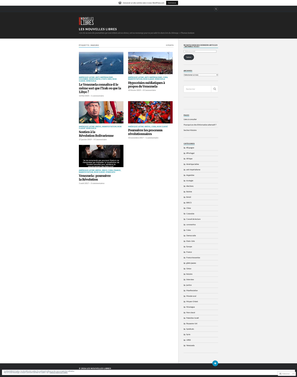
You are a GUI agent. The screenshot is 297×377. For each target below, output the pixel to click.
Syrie (188, 334)
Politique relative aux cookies (59, 372)
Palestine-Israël (192, 318)
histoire (189, 274)
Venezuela (91, 81)
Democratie (95, 79)
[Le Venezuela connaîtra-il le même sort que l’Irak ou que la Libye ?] (101, 63)
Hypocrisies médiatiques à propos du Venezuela (146, 84)
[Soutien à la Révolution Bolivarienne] (101, 112)
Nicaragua (190, 307)
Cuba (165, 77)
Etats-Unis (107, 79)
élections (190, 186)
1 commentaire (97, 96)
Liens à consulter (190, 119)
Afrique (189, 158)
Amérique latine (87, 77)
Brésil (98, 126)
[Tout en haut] (215, 363)
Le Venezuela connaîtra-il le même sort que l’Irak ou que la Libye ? (100, 88)
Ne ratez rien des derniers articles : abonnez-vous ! (201, 46)
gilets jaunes (191, 263)
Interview (190, 279)
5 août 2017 (84, 183)
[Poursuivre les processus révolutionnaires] (150, 112)
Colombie (83, 79)
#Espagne (190, 147)
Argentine (190, 175)
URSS (188, 340)
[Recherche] (214, 88)
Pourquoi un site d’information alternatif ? (200, 125)
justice (189, 285)
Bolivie (189, 191)
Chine (188, 208)
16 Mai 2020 (84, 96)
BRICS (104, 170)
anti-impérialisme (104, 77)
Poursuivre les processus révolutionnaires (145, 132)
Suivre (188, 57)
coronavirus (191, 224)
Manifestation (135, 79)
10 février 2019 (134, 90)
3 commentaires (97, 183)
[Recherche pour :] (201, 88)
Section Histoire (190, 130)
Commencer (172, 3)
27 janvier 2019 (85, 139)
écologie (189, 180)
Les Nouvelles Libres (98, 29)
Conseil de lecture (193, 219)
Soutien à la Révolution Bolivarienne (96, 134)
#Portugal (190, 153)
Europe (189, 246)
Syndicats (110, 172)
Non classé (148, 79)
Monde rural (191, 296)
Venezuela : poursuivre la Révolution (95, 177)
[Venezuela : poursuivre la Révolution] (101, 156)
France (117, 170)
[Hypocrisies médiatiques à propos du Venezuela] (150, 63)
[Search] (216, 9)
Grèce (188, 268)
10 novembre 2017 (136, 138)
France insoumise (193, 257)
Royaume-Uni (191, 323)
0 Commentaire (149, 90)
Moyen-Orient (192, 301)
